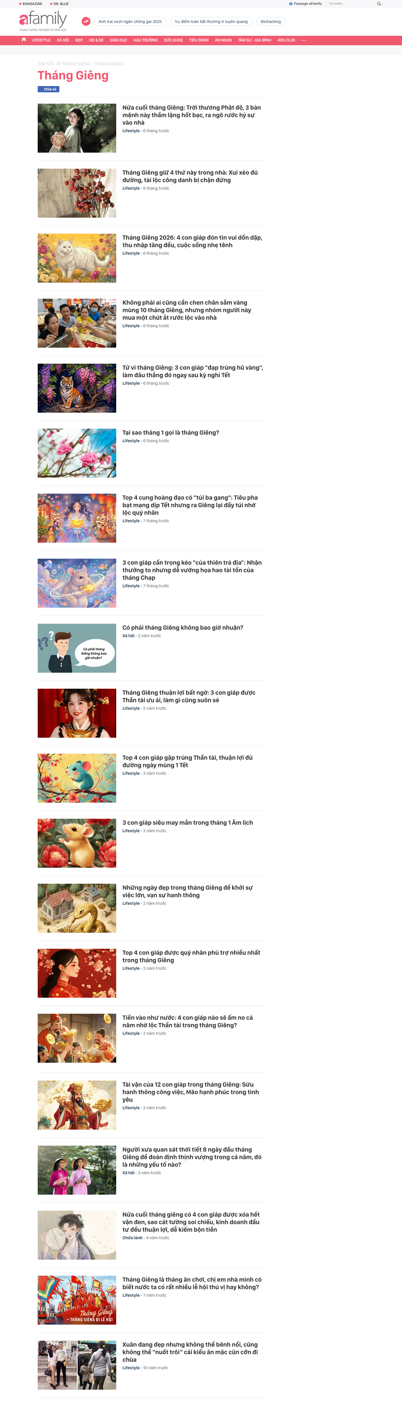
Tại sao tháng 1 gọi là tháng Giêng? (170, 432)
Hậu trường (145, 40)
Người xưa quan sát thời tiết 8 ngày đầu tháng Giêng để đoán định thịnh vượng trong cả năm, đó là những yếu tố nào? (192, 1157)
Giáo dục (119, 40)
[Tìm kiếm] (379, 4)
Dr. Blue (61, 4)
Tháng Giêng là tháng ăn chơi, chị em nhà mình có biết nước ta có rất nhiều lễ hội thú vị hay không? (192, 1283)
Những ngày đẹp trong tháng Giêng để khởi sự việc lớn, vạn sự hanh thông (187, 891)
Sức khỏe (173, 40)
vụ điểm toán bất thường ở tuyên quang (211, 21)
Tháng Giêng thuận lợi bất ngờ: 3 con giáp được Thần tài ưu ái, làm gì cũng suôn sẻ (189, 696)
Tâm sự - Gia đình (254, 40)
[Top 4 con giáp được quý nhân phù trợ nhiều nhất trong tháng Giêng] (77, 973)
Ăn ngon (223, 40)
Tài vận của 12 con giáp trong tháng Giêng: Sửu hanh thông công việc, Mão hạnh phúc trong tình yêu (190, 1092)
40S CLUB (286, 40)
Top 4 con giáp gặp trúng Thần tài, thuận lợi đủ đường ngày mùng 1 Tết (187, 761)
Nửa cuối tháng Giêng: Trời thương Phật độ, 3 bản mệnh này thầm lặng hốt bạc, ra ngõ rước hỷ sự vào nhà (191, 115)
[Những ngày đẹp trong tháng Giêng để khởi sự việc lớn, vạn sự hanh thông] (77, 908)
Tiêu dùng (199, 40)
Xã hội (63, 40)
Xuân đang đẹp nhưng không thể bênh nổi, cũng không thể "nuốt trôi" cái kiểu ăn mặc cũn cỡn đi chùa (190, 1352)
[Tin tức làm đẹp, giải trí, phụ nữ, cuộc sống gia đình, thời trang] (43, 22)
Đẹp (79, 40)
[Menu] (303, 40)
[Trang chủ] (24, 40)
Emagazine (32, 4)
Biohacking (271, 21)
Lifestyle (41, 40)
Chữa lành (133, 1237)
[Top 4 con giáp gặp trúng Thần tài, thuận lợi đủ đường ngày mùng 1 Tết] (77, 778)
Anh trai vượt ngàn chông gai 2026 (130, 21)
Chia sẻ (50, 89)
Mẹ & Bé (96, 40)
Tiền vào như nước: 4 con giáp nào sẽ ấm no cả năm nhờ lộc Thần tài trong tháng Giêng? (187, 1021)
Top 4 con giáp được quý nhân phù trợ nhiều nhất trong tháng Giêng (191, 956)
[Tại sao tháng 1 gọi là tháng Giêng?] (77, 453)
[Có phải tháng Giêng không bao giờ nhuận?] (77, 648)
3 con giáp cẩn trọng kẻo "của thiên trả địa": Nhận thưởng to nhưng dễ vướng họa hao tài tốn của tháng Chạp (192, 570)
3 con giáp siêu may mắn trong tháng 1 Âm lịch (187, 822)
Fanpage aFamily (308, 4)
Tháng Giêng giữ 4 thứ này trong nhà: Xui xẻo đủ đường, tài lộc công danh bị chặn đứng (190, 176)
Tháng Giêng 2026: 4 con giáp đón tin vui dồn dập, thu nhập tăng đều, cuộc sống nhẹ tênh (192, 241)
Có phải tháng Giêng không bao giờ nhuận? (182, 627)
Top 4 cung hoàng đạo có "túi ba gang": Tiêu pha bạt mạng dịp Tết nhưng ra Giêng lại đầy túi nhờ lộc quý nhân (190, 505)
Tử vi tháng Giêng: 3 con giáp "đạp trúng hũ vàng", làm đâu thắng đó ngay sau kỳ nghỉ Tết (192, 371)
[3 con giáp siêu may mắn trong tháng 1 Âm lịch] (77, 843)
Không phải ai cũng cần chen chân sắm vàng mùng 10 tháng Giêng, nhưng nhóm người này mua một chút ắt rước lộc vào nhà (186, 310)
